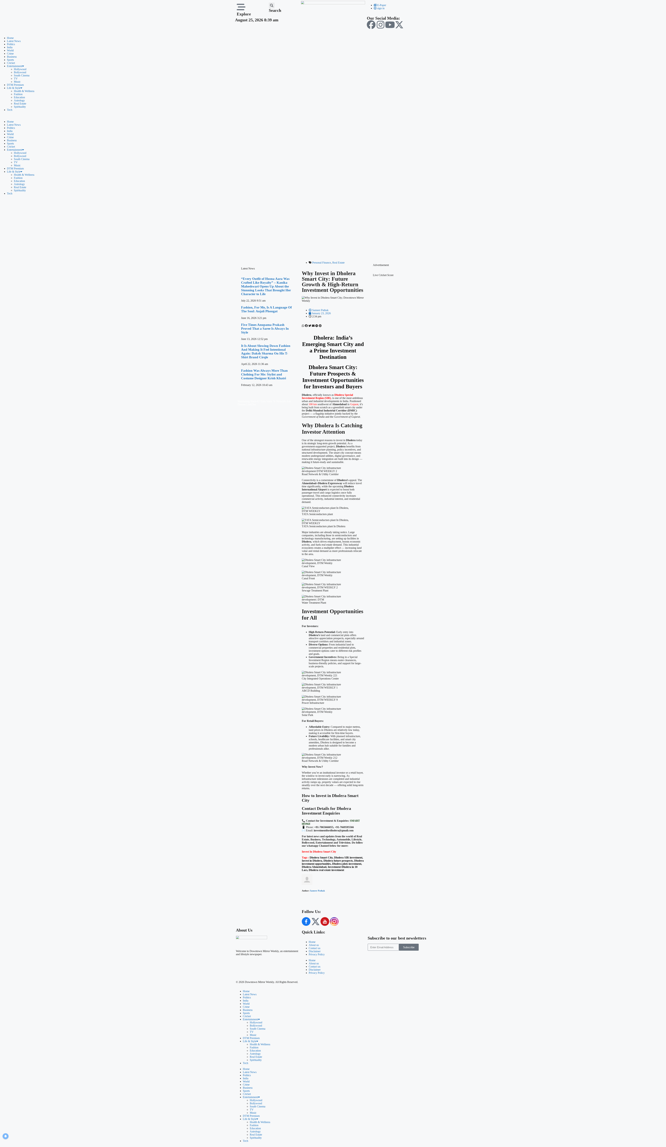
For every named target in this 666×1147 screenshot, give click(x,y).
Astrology (19, 100)
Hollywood (20, 69)
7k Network (279, 401)
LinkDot (251, 404)
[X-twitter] (399, 24)
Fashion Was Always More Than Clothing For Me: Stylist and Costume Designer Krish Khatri (264, 374)
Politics (11, 44)
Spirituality (20, 106)
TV (16, 78)
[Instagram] (380, 24)
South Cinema (21, 75)
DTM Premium (15, 84)
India (9, 47)
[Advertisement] (333, 227)
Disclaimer (315, 951)
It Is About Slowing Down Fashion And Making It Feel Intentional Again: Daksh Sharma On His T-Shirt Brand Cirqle (265, 351)
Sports (10, 59)
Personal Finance (321, 262)
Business (12, 56)
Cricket (11, 62)
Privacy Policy (317, 954)
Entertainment (14, 66)
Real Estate (20, 103)
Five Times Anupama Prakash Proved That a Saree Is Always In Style (265, 328)
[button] (272, 5)
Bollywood (20, 72)
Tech (9, 109)
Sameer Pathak (317, 890)
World (10, 50)
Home (10, 37)
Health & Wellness (24, 91)
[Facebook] (371, 24)
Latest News (14, 41)
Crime (10, 53)
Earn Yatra (266, 401)
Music (17, 81)
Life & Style (13, 87)
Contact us (314, 948)
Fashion (18, 94)
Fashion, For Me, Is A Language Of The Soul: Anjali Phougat (266, 309)
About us (314, 945)
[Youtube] (390, 24)
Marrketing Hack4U (249, 401)
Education (19, 97)
